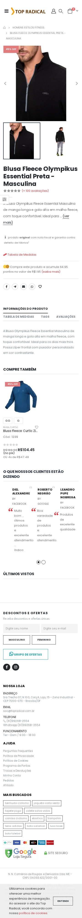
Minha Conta (12, 775)
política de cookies (33, 913)
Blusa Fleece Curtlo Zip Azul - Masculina (33, 431)
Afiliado (8, 785)
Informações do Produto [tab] (25, 309)
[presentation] (5, 83)
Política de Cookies (15, 761)
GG (7, 421)
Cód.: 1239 (10, 437)
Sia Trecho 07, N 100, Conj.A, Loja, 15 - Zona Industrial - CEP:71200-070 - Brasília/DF (39, 699)
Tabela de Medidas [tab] (18, 317)
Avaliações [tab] (65, 317)
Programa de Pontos (16, 766)
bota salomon (36, 826)
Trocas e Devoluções (17, 771)
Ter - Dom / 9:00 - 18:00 (19, 735)
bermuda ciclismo (17, 803)
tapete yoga (13, 811)
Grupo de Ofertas (27, 654)
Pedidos (8, 780)
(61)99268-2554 (17, 721)
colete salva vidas (38, 811)
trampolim (54, 818)
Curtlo (14, 427)
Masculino (17, 639)
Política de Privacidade (18, 756)
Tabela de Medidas (21, 255)
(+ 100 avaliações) (35, 191)
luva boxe (56, 826)
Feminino (44, 639)
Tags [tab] (45, 317)
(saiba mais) (50, 272)
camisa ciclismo (16, 818)
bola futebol (12, 833)
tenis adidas (13, 826)
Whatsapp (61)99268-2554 (21, 725)
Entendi (63, 901)
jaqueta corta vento (46, 803)
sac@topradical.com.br (18, 711)
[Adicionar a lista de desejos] (40, 287)
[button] (61, 11)
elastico (37, 818)
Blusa (6, 427)
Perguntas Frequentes (18, 751)
